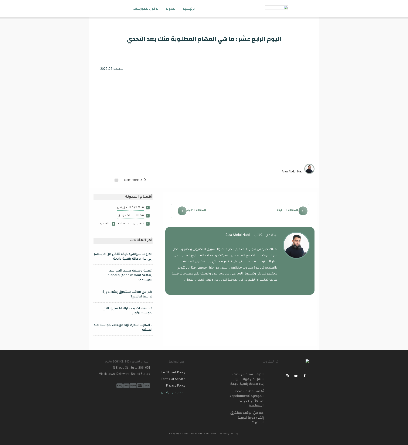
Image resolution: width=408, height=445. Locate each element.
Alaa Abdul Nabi (237, 235)
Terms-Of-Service (173, 379)
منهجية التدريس (130, 207)
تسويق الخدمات (131, 224)
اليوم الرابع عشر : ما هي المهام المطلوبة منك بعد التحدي (204, 39)
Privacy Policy (175, 386)
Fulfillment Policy (173, 373)
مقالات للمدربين (131, 216)
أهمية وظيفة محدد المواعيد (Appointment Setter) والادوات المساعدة (129, 275)
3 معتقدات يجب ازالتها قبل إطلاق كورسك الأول (127, 310)
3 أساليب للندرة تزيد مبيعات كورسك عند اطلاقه (123, 327)
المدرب (103, 224)
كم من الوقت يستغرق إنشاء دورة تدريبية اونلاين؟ (127, 294)
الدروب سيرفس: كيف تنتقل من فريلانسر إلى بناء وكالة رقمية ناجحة (123, 256)
